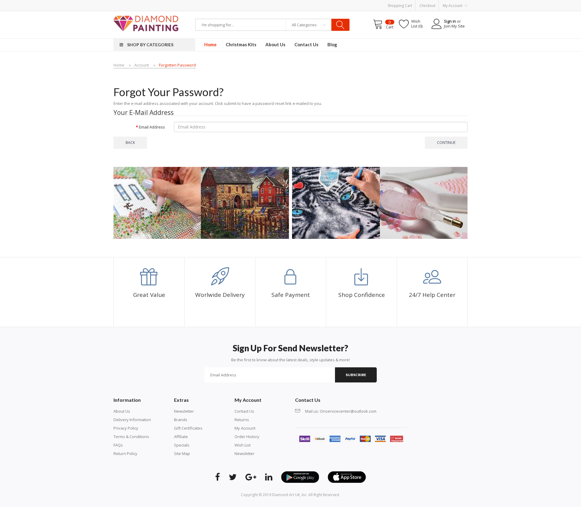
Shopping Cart (400, 5)
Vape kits (180, 14)
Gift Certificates (188, 428)
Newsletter (184, 411)
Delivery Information (132, 419)
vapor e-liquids (202, 14)
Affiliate (181, 436)
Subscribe (356, 374)
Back (130, 142)
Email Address (152, 127)
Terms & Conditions (131, 436)
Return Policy (125, 453)
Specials (181, 445)
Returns (242, 419)
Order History (247, 436)
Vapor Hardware (122, 14)
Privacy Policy (125, 428)
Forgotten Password (177, 65)
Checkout (427, 5)
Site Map (182, 453)
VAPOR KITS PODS (246, 14)
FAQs (118, 445)
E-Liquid (223, 14)
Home (118, 65)
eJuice (76, 14)
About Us (121, 411)
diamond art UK (286, 494)
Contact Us (244, 411)
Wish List (243, 445)
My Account (245, 428)
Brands (180, 419)
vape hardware (56, 14)
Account (141, 65)
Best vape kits (94, 14)
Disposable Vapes (155, 14)
